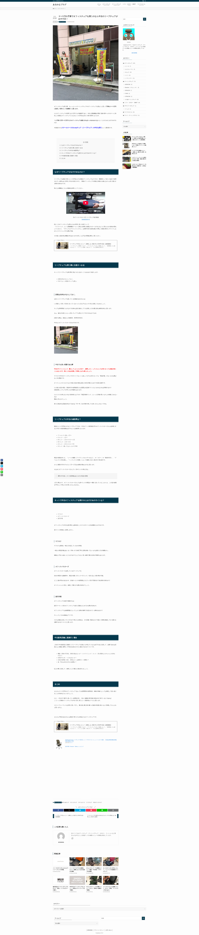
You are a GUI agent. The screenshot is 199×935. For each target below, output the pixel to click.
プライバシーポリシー (99, 930)
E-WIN (127, 93)
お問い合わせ (109, 930)
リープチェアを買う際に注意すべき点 (72, 148)
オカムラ (128, 72)
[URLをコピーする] (113, 810)
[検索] (145, 1)
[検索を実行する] (144, 19)
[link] (72, 838)
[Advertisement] (85, 777)
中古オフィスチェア (97, 802)
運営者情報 (134, 53)
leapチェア (66, 802)
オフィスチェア (62, 21)
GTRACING (128, 96)
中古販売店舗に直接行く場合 (70, 155)
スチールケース (81, 802)
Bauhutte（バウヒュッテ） (132, 87)
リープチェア (89, 802)
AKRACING (128, 84)
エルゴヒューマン (130, 69)
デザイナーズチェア (130, 105)
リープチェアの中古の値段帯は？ (71, 150)
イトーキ (128, 66)
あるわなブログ (59, 4)
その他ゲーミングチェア (132, 99)
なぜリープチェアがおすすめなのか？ (72, 145)
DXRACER (128, 90)
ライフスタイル (129, 112)
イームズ (128, 109)
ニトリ (127, 75)
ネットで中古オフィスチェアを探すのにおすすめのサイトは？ (79, 153)
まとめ (63, 158)
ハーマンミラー (129, 78)
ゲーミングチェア (130, 81)
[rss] (143, 1)
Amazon (72, 746)
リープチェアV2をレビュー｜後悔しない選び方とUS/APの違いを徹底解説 (90, 244)
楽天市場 (67, 746)
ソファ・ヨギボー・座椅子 (132, 102)
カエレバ (71, 742)
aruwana (61, 842)
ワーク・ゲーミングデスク (131, 115)
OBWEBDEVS (86, 219)
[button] (58, 810)
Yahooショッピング (79, 746)
